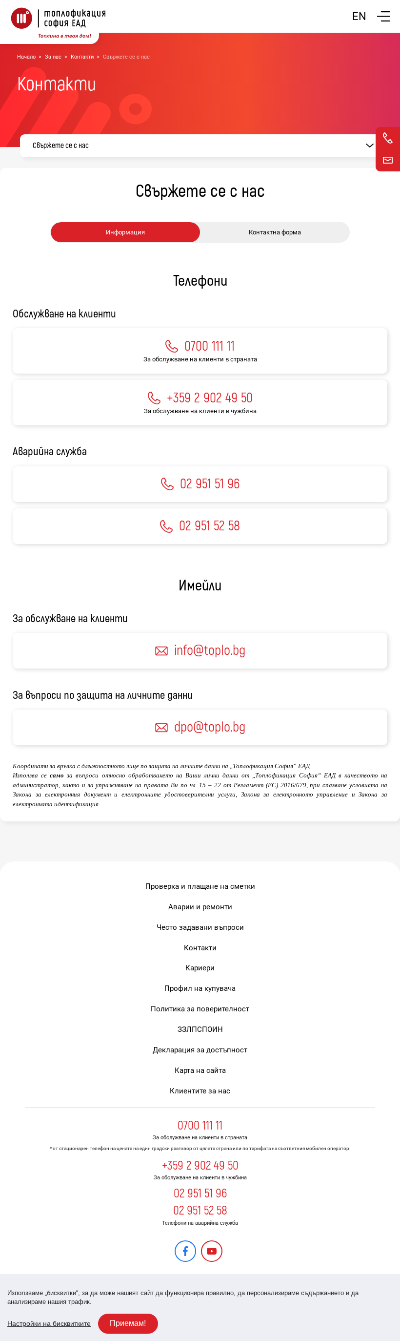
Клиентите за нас (200, 1091)
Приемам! (128, 1323)
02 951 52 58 (200, 1210)
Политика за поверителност (200, 1009)
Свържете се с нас (61, 145)
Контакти (82, 57)
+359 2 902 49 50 (200, 1165)
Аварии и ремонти (200, 906)
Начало (26, 57)
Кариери (200, 968)
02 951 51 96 (200, 1193)
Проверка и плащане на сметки (200, 886)
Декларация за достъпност (200, 1050)
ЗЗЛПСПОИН (200, 1029)
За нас (53, 57)
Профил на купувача (200, 988)
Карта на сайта (200, 1070)
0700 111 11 (200, 1125)
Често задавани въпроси (200, 927)
